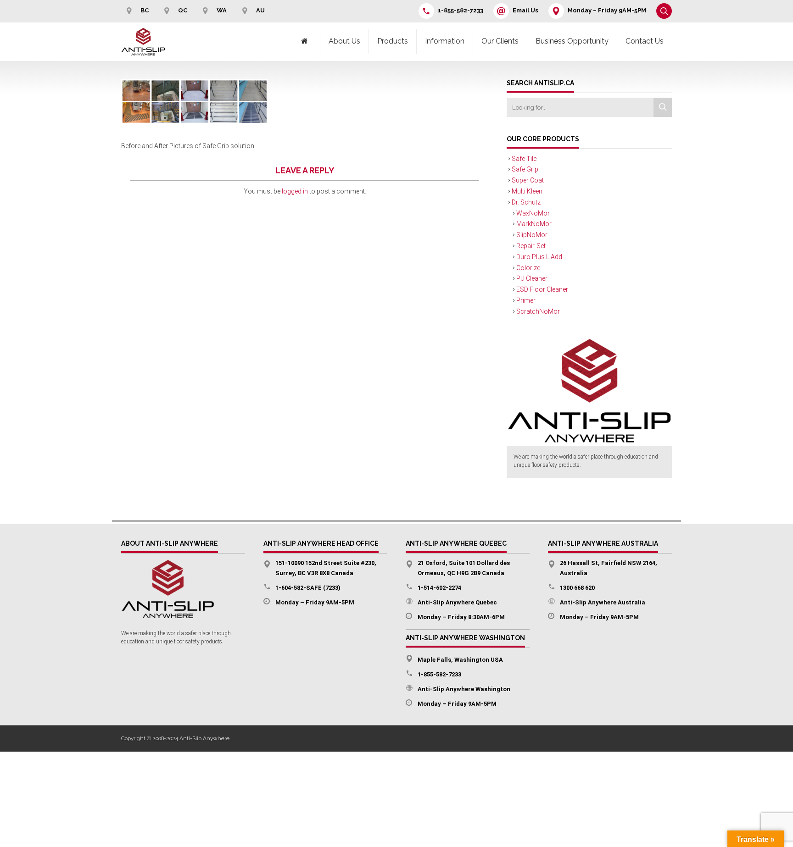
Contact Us (644, 41)
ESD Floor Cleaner (542, 289)
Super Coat (528, 180)
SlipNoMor (531, 234)
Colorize (528, 267)
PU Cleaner (531, 278)
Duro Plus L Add (539, 256)
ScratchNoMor (538, 311)
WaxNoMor (533, 213)
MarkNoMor (534, 223)
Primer (526, 300)
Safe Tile (524, 158)
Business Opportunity (572, 41)
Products (392, 41)
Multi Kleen (527, 191)
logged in (295, 191)
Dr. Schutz (526, 202)
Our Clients (500, 41)
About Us (344, 41)
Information (444, 41)
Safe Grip (525, 169)
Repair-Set (531, 245)
